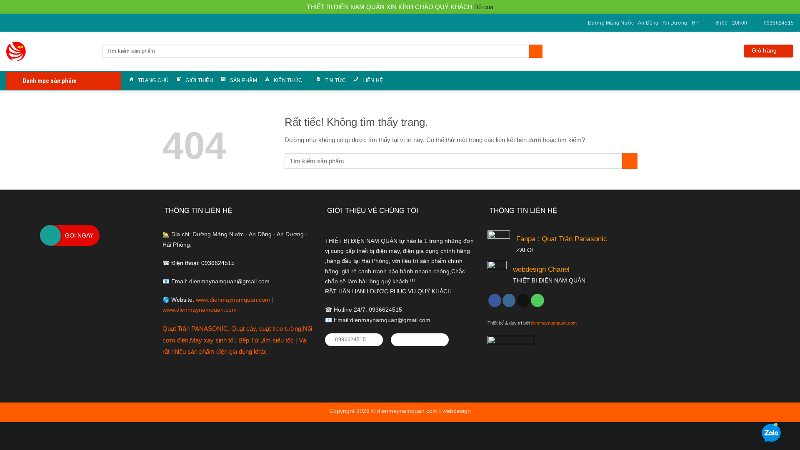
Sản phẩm (243, 80)
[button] (768, 51)
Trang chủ (153, 80)
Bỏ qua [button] (483, 6)
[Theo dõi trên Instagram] (508, 300)
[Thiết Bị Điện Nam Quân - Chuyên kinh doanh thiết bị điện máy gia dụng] (17, 51)
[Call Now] (50, 235)
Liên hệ (372, 80)
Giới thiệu (199, 80)
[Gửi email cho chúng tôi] (17, 23)
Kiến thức (288, 80)
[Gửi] (535, 51)
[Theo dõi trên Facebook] (10, 23)
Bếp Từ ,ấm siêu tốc (266, 340)
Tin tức (335, 80)
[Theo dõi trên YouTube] (32, 23)
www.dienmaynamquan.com (233, 300)
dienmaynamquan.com (554, 322)
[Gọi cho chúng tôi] (25, 23)
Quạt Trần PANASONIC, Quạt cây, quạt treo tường (231, 328)
